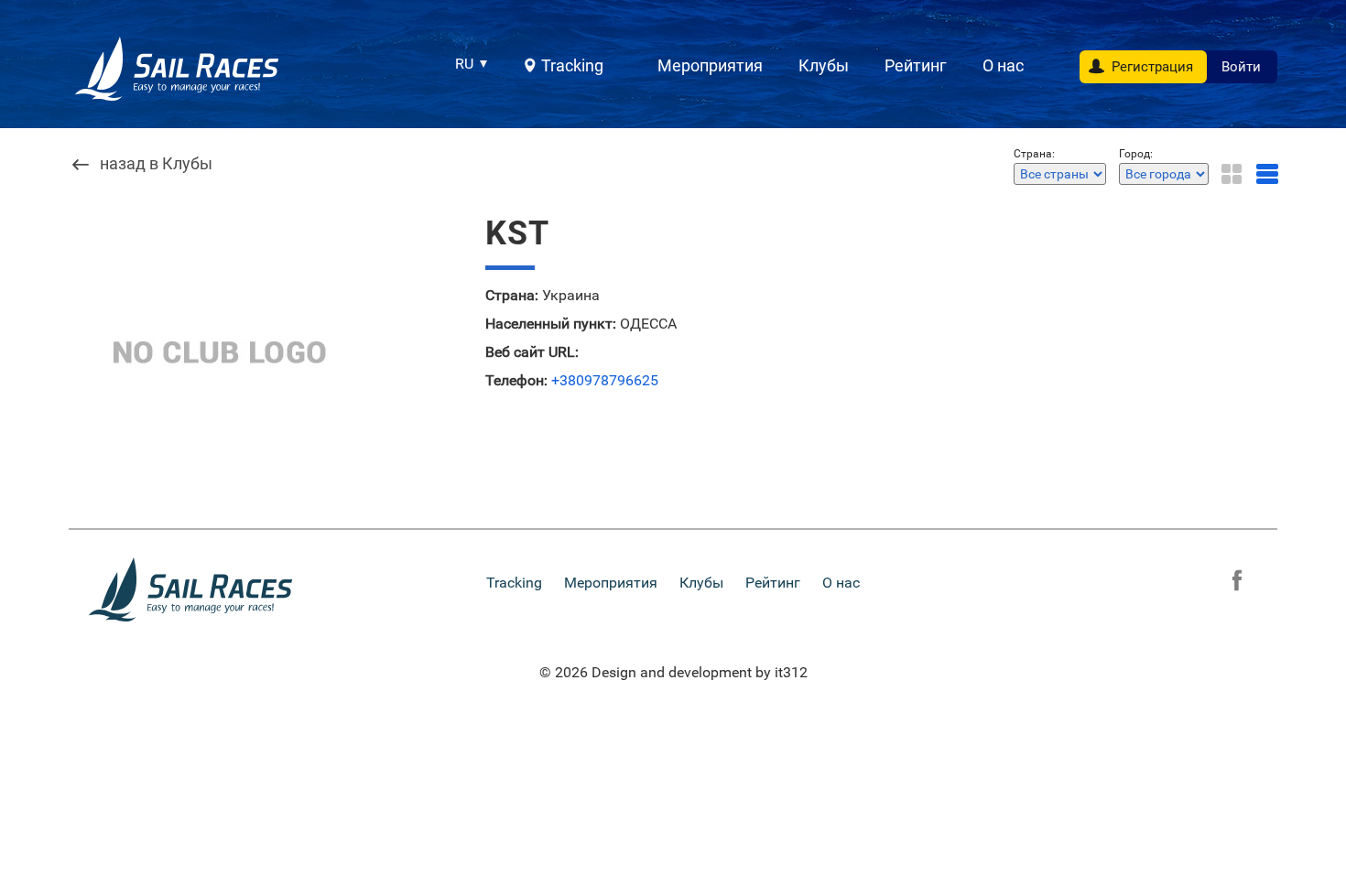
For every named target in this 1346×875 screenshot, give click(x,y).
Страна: (511, 295)
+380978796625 (604, 380)
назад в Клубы (156, 164)
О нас (1003, 65)
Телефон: (516, 380)
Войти (1241, 67)
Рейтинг (916, 65)
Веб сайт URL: (532, 352)
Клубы (823, 65)
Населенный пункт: (550, 324)
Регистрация (1152, 67)
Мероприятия (710, 65)
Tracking (572, 65)
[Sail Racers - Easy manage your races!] (178, 69)
